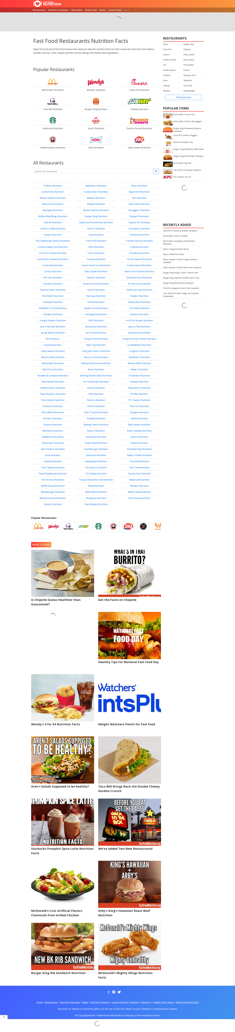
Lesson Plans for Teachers (125, 1002)
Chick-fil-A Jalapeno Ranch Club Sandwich (181, 288)
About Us (146, 1002)
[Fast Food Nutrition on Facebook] (108, 992)
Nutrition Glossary (99, 1002)
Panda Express (169, 70)
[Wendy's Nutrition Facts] (53, 527)
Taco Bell (187, 85)
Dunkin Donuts (169, 59)
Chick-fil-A (167, 49)
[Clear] (156, 171)
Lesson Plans (115, 9)
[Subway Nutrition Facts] (83, 527)
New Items (76, 9)
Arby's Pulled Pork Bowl (173, 254)
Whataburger (189, 90)
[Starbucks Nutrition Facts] (98, 527)
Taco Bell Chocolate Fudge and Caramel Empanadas (181, 294)
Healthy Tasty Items (163, 1002)
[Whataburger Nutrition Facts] (158, 527)
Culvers (166, 54)
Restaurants (39, 9)
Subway (166, 85)
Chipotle (187, 49)
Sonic (165, 80)
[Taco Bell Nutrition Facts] (68, 527)
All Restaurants (183, 97)
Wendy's (166, 90)
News (102, 9)
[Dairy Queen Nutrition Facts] (128, 527)
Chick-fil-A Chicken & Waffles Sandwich (180, 230)
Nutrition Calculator (58, 9)
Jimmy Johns (188, 59)
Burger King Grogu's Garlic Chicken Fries (180, 272)
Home (39, 1002)
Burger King (188, 44)
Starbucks (187, 80)
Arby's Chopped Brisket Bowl (175, 249)
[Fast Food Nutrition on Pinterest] (113, 992)
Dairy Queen (188, 54)
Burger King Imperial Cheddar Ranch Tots (181, 277)
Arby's (165, 44)
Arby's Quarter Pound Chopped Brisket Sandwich (180, 261)
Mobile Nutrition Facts (187, 1002)
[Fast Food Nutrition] (47, 3)
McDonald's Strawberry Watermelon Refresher (179, 242)
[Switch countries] (126, 9)
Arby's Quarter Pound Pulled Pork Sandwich (182, 267)
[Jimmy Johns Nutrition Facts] (143, 527)
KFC (165, 65)
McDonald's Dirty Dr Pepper (175, 236)
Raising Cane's (189, 75)
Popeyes (167, 75)
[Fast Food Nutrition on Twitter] (119, 992)
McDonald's (188, 65)
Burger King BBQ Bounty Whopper (178, 283)
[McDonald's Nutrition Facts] (38, 527)
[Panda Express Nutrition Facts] (113, 527)
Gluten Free (91, 9)
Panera (186, 70)
